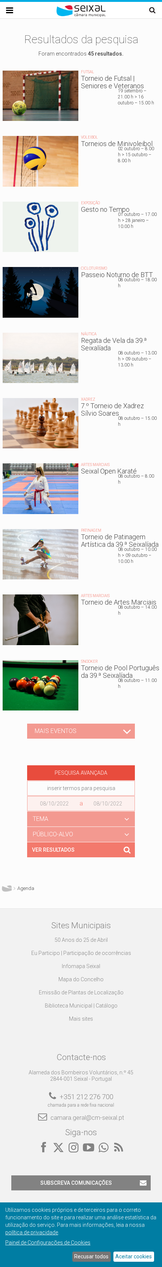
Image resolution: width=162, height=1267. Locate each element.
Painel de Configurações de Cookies (47, 1243)
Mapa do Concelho (81, 979)
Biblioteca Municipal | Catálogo (81, 1006)
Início (7, 888)
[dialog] (81, 1234)
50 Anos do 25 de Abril (81, 940)
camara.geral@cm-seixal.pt (87, 1117)
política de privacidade (31, 1232)
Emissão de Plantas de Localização (81, 992)
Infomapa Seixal (81, 966)
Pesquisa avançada (81, 773)
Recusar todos (91, 1256)
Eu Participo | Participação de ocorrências (81, 953)
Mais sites (81, 1019)
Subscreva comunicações (76, 1183)
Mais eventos (55, 731)
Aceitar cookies (133, 1256)
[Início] (81, 15)
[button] (81, 819)
